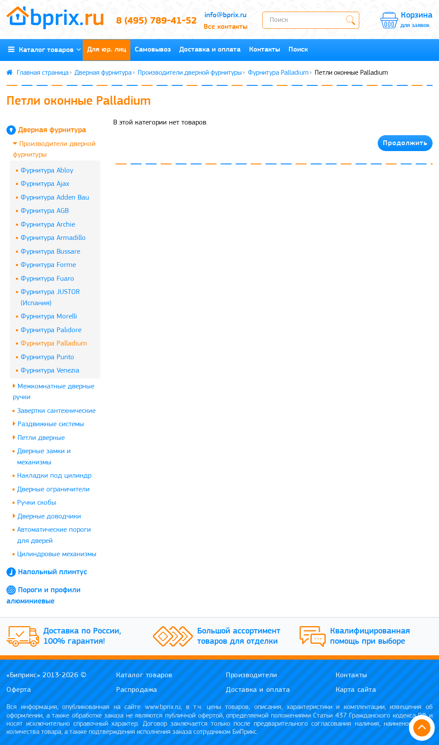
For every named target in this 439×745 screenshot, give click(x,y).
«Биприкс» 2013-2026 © (46, 675)
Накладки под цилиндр (54, 475)
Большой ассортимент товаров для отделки (238, 636)
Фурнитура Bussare (50, 251)
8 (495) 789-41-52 (152, 21)
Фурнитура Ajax (45, 184)
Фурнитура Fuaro (47, 278)
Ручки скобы (36, 502)
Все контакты (225, 26)
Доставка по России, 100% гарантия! (82, 636)
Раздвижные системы (49, 424)
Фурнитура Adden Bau (55, 197)
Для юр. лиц (106, 49)
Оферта (18, 690)
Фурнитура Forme (48, 265)
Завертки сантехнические (56, 411)
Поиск (298, 49)
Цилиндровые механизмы (56, 554)
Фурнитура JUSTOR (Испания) (50, 297)
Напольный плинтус (52, 572)
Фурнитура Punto (47, 357)
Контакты (264, 49)
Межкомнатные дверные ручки (53, 392)
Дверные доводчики (48, 516)
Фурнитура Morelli (49, 316)
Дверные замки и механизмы (44, 457)
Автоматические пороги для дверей (54, 535)
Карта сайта (356, 690)
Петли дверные (40, 438)
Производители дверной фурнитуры (190, 73)
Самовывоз (153, 49)
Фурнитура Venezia (50, 370)
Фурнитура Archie (48, 224)
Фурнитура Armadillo (53, 238)
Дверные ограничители (53, 489)
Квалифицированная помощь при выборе (370, 636)
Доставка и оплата (210, 49)
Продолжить (405, 143)
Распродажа (136, 690)
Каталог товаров (44, 50)
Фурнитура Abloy (47, 170)
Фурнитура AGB (45, 211)
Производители (251, 675)
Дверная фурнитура (103, 73)
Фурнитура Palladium (278, 73)
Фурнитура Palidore (51, 330)
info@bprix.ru (225, 15)
